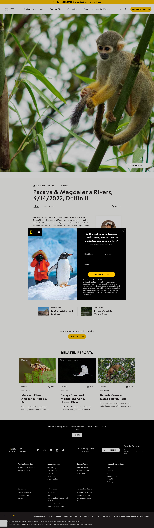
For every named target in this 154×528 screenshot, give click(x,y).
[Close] (123, 231)
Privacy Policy (87, 294)
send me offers (101, 274)
